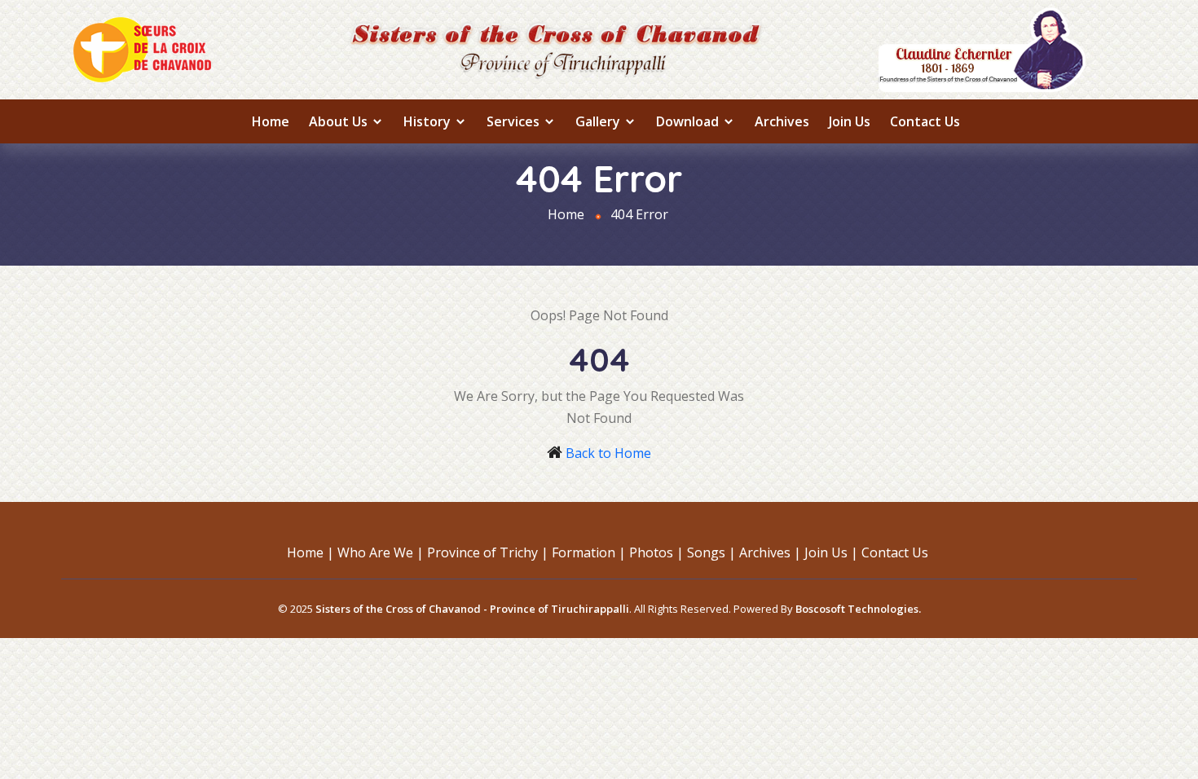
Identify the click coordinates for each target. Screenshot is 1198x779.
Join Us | (831, 552)
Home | (310, 552)
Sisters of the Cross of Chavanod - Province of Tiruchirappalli (472, 608)
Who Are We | (380, 552)
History (428, 121)
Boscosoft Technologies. (858, 608)
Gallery (599, 121)
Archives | (770, 552)
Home (270, 121)
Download (689, 121)
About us (340, 121)
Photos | (656, 552)
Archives (782, 121)
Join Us (849, 121)
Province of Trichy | (487, 552)
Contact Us (925, 121)
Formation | (589, 552)
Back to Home (608, 453)
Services (515, 121)
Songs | (711, 552)
